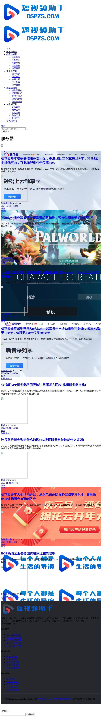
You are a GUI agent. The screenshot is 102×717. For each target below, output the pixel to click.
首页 (8, 49)
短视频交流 (11, 121)
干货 (3, 152)
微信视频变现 (12, 668)
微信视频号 (11, 88)
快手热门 (16, 76)
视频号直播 (17, 101)
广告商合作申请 (13, 646)
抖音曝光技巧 (12, 684)
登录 (3, 126)
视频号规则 (17, 90)
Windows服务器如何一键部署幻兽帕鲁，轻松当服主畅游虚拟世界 (47, 217)
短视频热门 (11, 679)
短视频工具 (11, 104)
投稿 (3, 425)
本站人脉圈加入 (13, 634)
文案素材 (16, 113)
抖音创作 (16, 65)
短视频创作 (11, 51)
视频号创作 (17, 99)
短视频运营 (11, 657)
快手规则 (16, 74)
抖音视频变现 (12, 662)
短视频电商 (11, 659)
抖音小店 (16, 63)
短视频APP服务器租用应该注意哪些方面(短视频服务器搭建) (43, 385)
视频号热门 (17, 93)
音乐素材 (16, 107)
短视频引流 (11, 681)
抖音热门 (16, 60)
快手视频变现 (12, 665)
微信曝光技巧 (12, 690)
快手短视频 (11, 71)
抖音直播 (16, 68)
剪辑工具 (16, 115)
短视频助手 (6, 203)
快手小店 (16, 79)
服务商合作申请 (13, 643)
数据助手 (16, 118)
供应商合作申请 (13, 640)
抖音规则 (16, 57)
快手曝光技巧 (12, 687)
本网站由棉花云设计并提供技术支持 (55, 699)
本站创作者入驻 (13, 637)
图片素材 (16, 110)
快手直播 (16, 85)
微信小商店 (17, 96)
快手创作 (16, 82)
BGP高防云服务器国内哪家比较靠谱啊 (28, 553)
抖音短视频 (11, 54)
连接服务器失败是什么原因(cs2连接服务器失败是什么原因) (42, 439)
